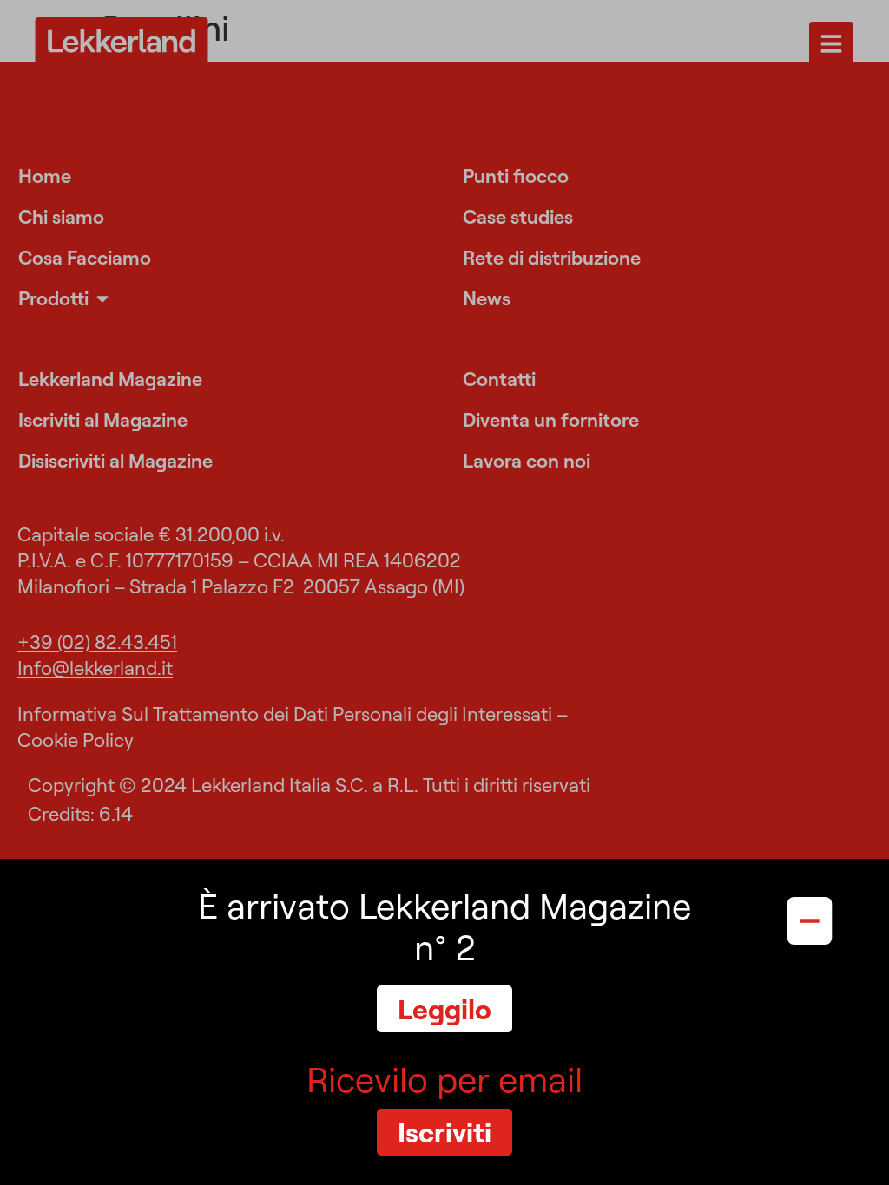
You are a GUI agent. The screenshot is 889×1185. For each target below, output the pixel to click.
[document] (444, 592)
